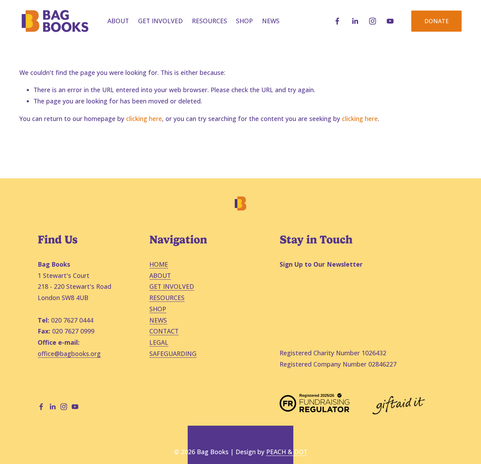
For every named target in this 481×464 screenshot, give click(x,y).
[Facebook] (337, 21)
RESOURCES (209, 21)
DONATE (436, 21)
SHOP (244, 21)
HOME (158, 264)
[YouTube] (390, 21)
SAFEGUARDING (172, 353)
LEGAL (158, 342)
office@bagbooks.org (69, 353)
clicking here (144, 118)
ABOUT (160, 275)
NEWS (271, 21)
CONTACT (164, 331)
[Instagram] (372, 21)
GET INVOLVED (171, 286)
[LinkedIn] (355, 21)
